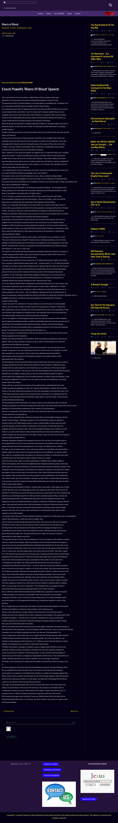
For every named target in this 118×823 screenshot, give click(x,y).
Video (30, 28)
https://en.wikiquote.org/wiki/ (17, 82)
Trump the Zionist (98, 333)
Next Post (75, 711)
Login (73, 722)
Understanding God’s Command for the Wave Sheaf (101, 88)
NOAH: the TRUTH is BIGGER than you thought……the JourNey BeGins (103, 144)
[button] (110, 5)
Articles (40, 13)
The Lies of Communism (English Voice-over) (101, 174)
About (69, 13)
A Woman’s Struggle (99, 284)
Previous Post (8, 711)
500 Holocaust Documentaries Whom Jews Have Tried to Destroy (103, 254)
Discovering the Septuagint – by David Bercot (103, 120)
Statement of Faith (88, 799)
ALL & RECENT (59, 13)
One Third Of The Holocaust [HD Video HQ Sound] (103, 306)
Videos (48, 13)
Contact (77, 13)
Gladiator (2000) (98, 228)
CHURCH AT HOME (50, 764)
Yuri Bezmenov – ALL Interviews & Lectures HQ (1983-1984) (102, 56)
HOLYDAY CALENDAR (51, 775)
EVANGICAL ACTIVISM (52, 770)
